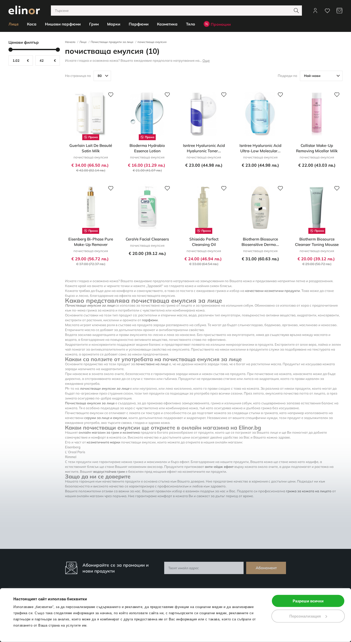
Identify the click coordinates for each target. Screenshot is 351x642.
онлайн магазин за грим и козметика (109, 432)
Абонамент (266, 567)
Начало (70, 42)
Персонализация (305, 616)
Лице (83, 42)
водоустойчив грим (109, 471)
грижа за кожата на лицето (308, 491)
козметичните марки (103, 442)
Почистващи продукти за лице (112, 42)
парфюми (150, 320)
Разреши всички (308, 601)
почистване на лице (152, 364)
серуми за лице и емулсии (105, 418)
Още (206, 60)
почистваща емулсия (152, 42)
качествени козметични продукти (272, 291)
